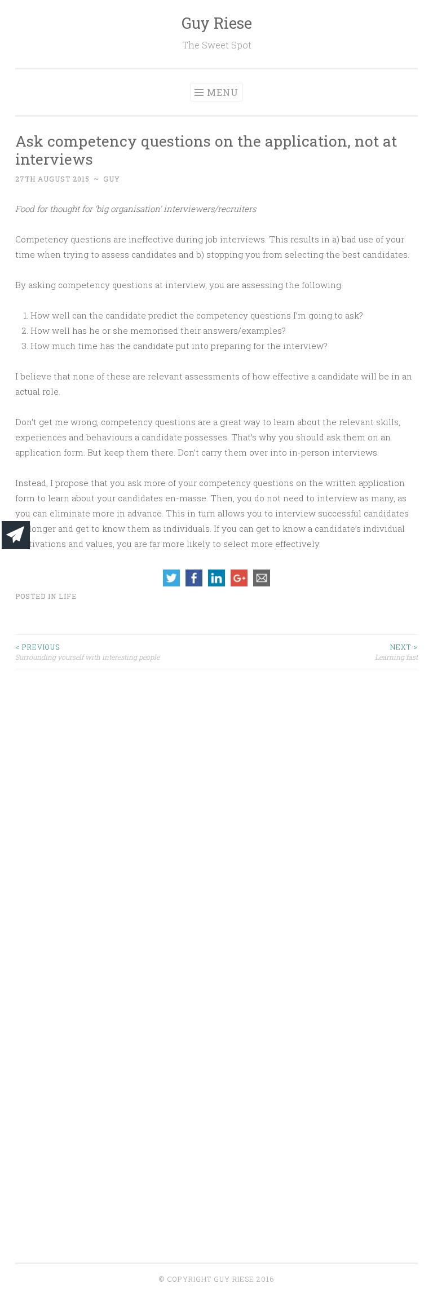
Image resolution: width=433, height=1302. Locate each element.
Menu (222, 92)
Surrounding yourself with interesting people (87, 651)
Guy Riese (217, 23)
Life (68, 596)
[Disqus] (216, 810)
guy (111, 178)
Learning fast (396, 651)
